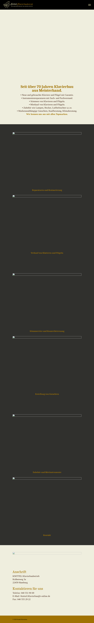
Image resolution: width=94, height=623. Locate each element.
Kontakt (47, 535)
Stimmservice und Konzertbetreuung (47, 331)
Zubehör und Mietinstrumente (47, 472)
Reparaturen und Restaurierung (47, 190)
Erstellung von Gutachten (47, 394)
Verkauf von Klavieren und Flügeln (47, 253)
